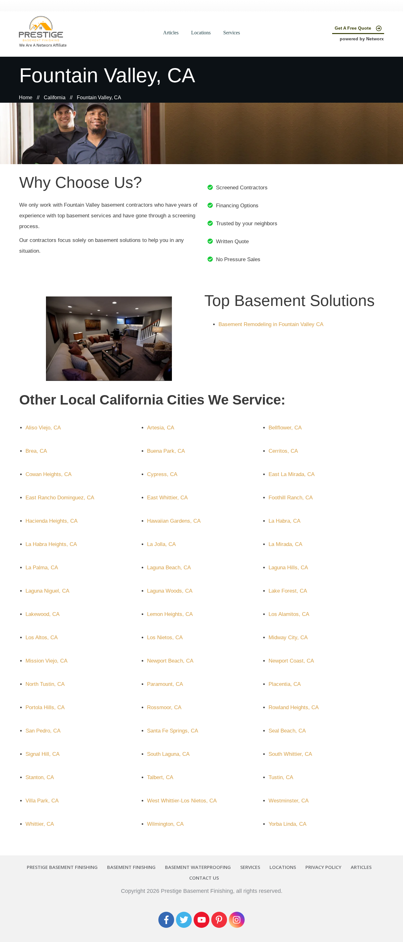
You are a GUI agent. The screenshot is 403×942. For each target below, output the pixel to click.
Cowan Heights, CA (48, 474)
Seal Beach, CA (287, 731)
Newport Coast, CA (291, 661)
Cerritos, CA (283, 451)
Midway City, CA (288, 637)
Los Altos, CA (42, 637)
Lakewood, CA (43, 614)
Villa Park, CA (42, 801)
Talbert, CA (160, 777)
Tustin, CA (281, 777)
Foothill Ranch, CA (291, 498)
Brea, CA (36, 451)
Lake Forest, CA (288, 591)
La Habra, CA (284, 521)
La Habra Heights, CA (51, 544)
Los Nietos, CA (165, 637)
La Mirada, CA (285, 544)
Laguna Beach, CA (169, 568)
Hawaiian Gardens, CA (174, 521)
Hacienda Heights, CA (51, 521)
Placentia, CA (285, 684)
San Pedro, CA (43, 731)
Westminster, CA (289, 801)
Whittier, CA (40, 824)
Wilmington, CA (165, 824)
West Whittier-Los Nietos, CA (182, 801)
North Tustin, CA (45, 684)
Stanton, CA (40, 777)
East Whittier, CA (167, 498)
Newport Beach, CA (170, 661)
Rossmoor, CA (164, 707)
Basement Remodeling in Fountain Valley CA (271, 324)
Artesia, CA (160, 428)
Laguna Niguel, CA (47, 591)
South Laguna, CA (168, 754)
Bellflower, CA (285, 428)
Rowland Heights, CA (294, 707)
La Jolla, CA (161, 544)
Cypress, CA (162, 474)
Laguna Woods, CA (169, 591)
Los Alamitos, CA (289, 614)
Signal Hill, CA (43, 754)
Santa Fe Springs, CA (172, 731)
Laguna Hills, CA (288, 568)
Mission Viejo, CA (46, 661)
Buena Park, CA (166, 451)
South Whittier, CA (290, 754)
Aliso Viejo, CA (43, 428)
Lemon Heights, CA (170, 614)
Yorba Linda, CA (287, 824)
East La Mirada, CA (292, 474)
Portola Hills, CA (45, 707)
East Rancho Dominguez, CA (60, 498)
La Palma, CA (42, 568)
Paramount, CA (165, 684)
